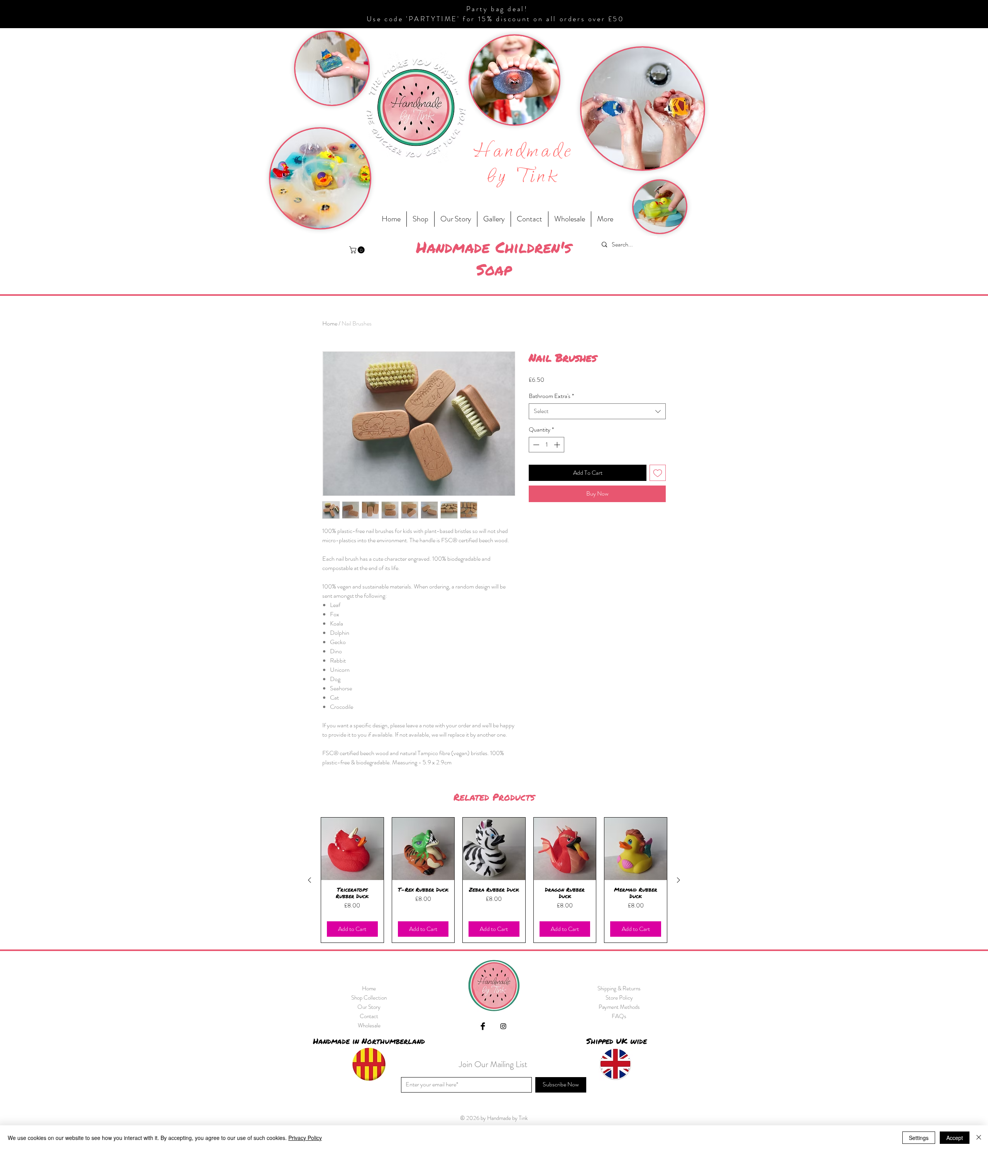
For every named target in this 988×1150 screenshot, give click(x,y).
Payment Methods (619, 1007)
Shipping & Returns (619, 988)
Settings (919, 1138)
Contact (369, 1016)
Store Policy (619, 997)
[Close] (978, 1137)
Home (329, 323)
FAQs (619, 1016)
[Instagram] (503, 1026)
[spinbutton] (546, 444)
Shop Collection (369, 997)
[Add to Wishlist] (658, 473)
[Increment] (557, 444)
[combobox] (597, 411)
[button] (357, 249)
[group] (494, 880)
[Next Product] (678, 880)
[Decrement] (535, 444)
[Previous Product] (309, 880)
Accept (954, 1138)
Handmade (524, 151)
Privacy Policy (305, 1138)
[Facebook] (483, 1026)
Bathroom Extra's (551, 396)
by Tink (523, 177)
